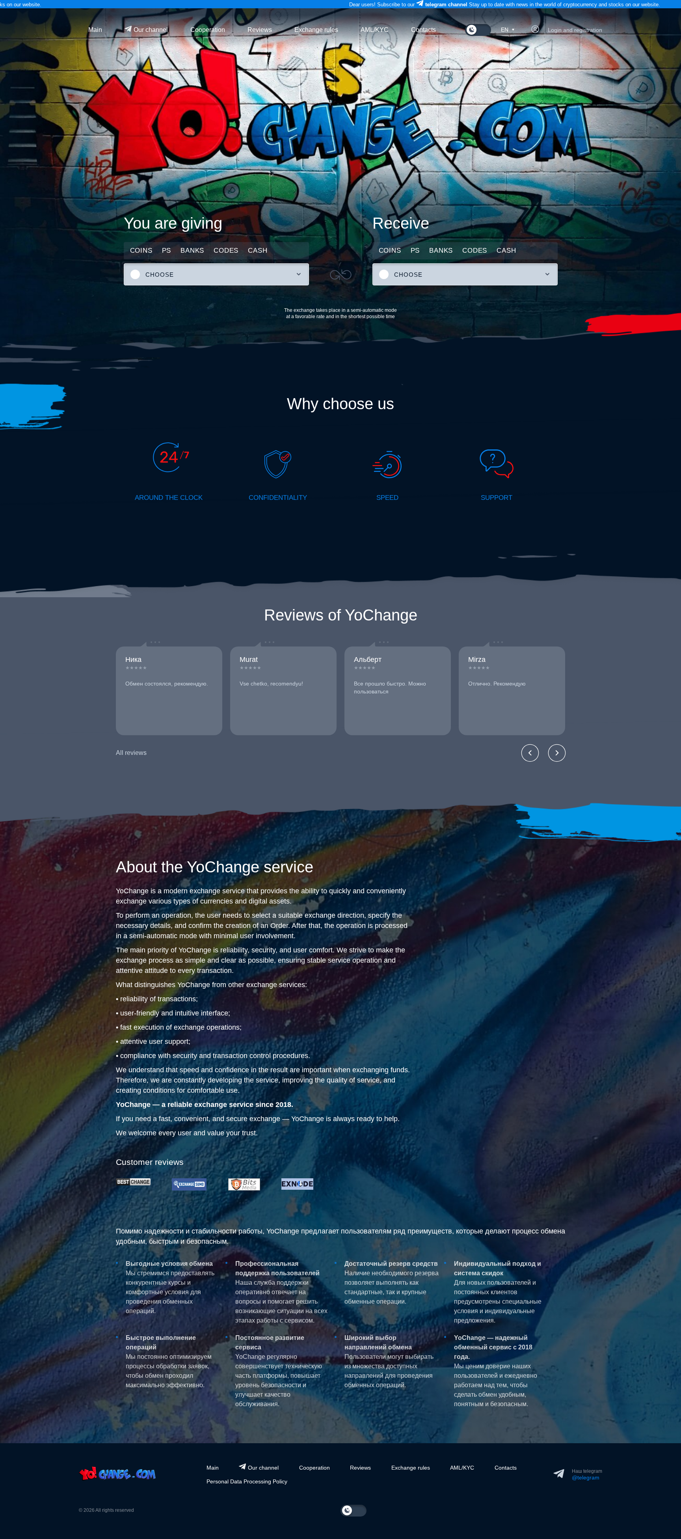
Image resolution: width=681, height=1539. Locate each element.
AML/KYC (375, 29)
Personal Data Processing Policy (247, 1481)
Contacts (423, 29)
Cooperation (207, 29)
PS (166, 250)
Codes (226, 250)
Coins (141, 250)
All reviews (131, 752)
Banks (192, 250)
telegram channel (41, 4)
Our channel (150, 29)
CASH (257, 250)
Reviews (259, 29)
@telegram (585, 1477)
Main (95, 29)
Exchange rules (316, 29)
